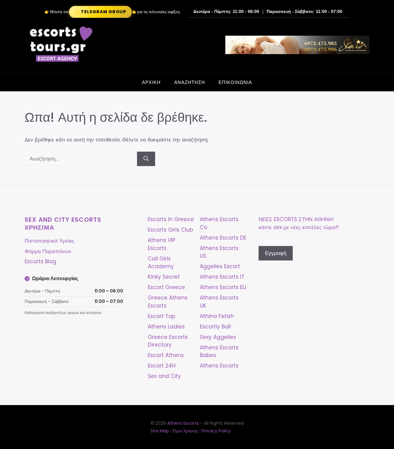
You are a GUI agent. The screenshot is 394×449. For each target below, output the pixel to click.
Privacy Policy (216, 431)
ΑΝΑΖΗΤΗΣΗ (189, 82)
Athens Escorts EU (223, 287)
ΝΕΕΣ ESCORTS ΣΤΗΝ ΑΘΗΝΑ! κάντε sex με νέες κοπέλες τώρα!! (299, 223)
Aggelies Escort (220, 266)
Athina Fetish (217, 316)
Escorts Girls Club (170, 229)
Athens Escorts (219, 365)
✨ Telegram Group (100, 12)
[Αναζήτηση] (146, 159)
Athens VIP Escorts (161, 244)
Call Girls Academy (161, 262)
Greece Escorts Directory (168, 341)
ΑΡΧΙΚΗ (151, 82)
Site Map (160, 431)
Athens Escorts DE (223, 237)
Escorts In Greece (171, 219)
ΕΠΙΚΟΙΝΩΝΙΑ (235, 82)
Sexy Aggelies (218, 337)
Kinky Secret (164, 276)
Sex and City (164, 376)
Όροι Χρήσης (185, 431)
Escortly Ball (215, 326)
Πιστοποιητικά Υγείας (49, 240)
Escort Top (161, 316)
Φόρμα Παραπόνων (48, 251)
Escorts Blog (40, 261)
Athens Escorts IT (222, 276)
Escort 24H (161, 365)
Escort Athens (166, 355)
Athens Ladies (166, 326)
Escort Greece (166, 287)
